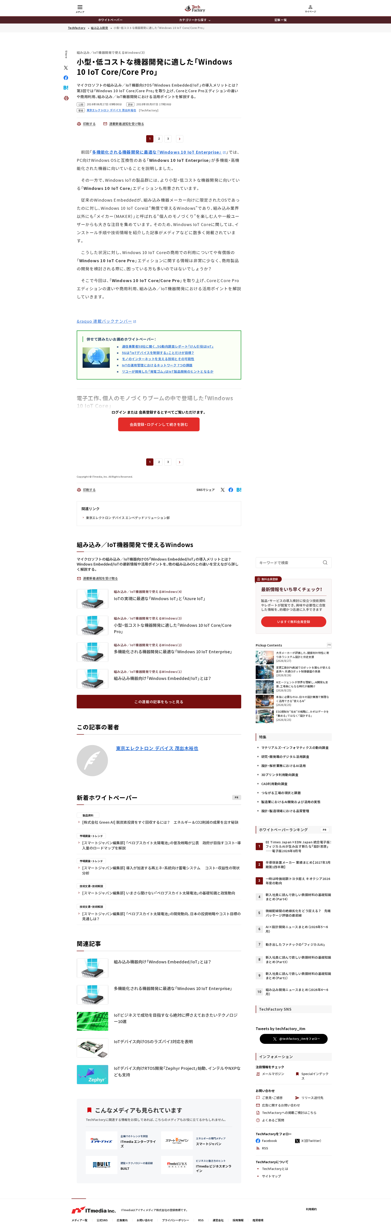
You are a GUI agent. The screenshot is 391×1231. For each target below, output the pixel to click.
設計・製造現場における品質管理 (285, 811)
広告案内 (122, 1220)
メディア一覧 (80, 1220)
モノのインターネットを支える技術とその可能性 (158, 358)
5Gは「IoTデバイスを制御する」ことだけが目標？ (158, 352)
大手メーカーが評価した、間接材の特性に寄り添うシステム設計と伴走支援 (302, 655)
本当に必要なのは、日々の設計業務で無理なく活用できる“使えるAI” (302, 699)
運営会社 (218, 1220)
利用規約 (311, 1209)
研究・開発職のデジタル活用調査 (285, 756)
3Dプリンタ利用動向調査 (279, 774)
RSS (201, 1220)
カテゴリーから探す (193, 20)
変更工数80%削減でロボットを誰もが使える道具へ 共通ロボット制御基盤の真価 (303, 669)
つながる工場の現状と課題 (281, 792)
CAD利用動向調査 (274, 783)
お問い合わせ (145, 1220)
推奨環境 (258, 1220)
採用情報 (238, 1220)
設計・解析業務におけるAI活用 (283, 765)
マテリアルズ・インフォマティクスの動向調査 (295, 747)
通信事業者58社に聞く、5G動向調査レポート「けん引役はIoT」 (168, 346)
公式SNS (102, 1220)
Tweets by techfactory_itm (280, 1028)
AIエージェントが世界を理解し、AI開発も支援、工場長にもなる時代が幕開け (302, 684)
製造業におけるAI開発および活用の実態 (291, 801)
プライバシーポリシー (175, 1220)
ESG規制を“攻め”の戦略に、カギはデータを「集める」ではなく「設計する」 (302, 713)
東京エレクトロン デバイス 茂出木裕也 (157, 748)
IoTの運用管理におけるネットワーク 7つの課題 (157, 365)
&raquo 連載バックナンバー (104, 321)
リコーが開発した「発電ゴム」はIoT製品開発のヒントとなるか (168, 371)
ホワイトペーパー (110, 20)
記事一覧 (280, 20)
